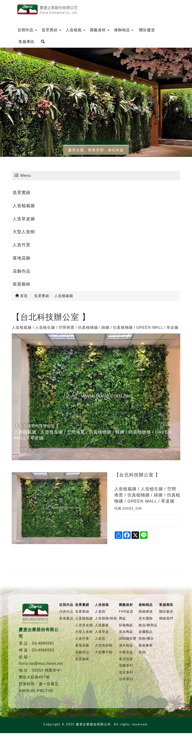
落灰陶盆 (126, 632)
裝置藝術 (21, 284)
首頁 (23, 296)
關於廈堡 (166, 611)
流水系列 (126, 672)
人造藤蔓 (102, 625)
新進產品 (66, 618)
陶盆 (122, 618)
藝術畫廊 (146, 645)
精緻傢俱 (146, 611)
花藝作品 (21, 271)
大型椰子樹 (103, 652)
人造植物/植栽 (106, 618)
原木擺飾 (146, 618)
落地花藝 (21, 258)
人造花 (100, 638)
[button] (16, 397)
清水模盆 (126, 645)
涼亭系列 (126, 679)
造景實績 (21, 192)
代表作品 (66, 611)
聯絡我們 (166, 618)
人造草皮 (102, 632)
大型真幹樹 (103, 645)
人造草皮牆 (24, 219)
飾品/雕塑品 (148, 625)
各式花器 (126, 659)
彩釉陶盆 (126, 625)
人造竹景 (21, 245)
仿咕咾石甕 (128, 638)
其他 (142, 652)
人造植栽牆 (24, 205)
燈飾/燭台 (146, 638)
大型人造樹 (24, 231)
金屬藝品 (146, 632)
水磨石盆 (126, 652)
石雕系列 (126, 665)
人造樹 (100, 611)
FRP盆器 (126, 611)
